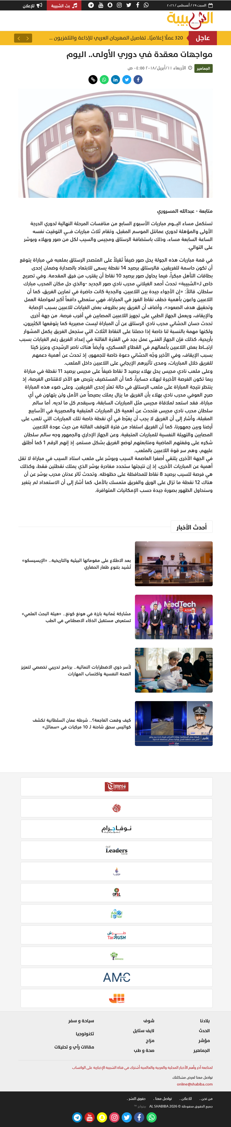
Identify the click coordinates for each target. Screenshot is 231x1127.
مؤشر (204, 1040)
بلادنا (205, 1021)
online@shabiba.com (195, 1084)
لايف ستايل (143, 1030)
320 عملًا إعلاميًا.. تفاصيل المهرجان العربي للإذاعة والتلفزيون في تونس (115, 38)
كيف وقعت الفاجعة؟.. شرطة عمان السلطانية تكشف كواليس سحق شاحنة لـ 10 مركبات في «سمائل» (82, 723)
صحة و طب (144, 1050)
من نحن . (206, 1098)
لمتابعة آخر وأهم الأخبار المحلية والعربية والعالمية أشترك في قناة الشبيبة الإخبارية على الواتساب (142, 1067)
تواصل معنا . (162, 1098)
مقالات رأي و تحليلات (74, 1047)
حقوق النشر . (136, 1098)
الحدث (204, 1030)
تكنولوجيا (85, 1034)
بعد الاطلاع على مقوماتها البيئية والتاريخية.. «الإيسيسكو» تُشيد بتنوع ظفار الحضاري (76, 564)
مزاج (150, 1040)
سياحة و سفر (81, 1021)
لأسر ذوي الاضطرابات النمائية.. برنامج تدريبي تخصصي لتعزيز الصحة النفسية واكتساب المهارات (76, 670)
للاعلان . (185, 1098)
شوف (148, 1021)
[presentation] (27, 38)
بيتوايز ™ (140, 1106)
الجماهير (203, 68)
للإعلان (29, 5)
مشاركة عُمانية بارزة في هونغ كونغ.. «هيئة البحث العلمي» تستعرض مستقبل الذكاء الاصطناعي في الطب (76, 617)
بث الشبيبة (61, 5)
